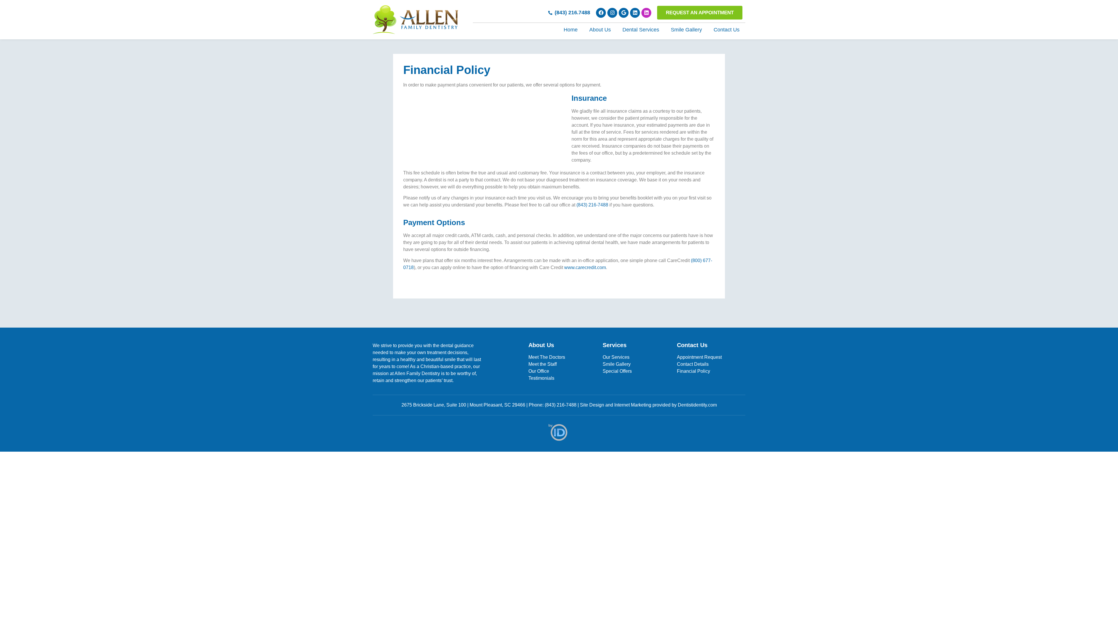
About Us (600, 30)
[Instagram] (612, 13)
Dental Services (640, 30)
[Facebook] (601, 13)
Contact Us (727, 30)
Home (571, 30)
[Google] (624, 13)
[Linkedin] (635, 13)
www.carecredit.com (585, 267)
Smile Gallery (686, 30)
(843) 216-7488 (592, 204)
